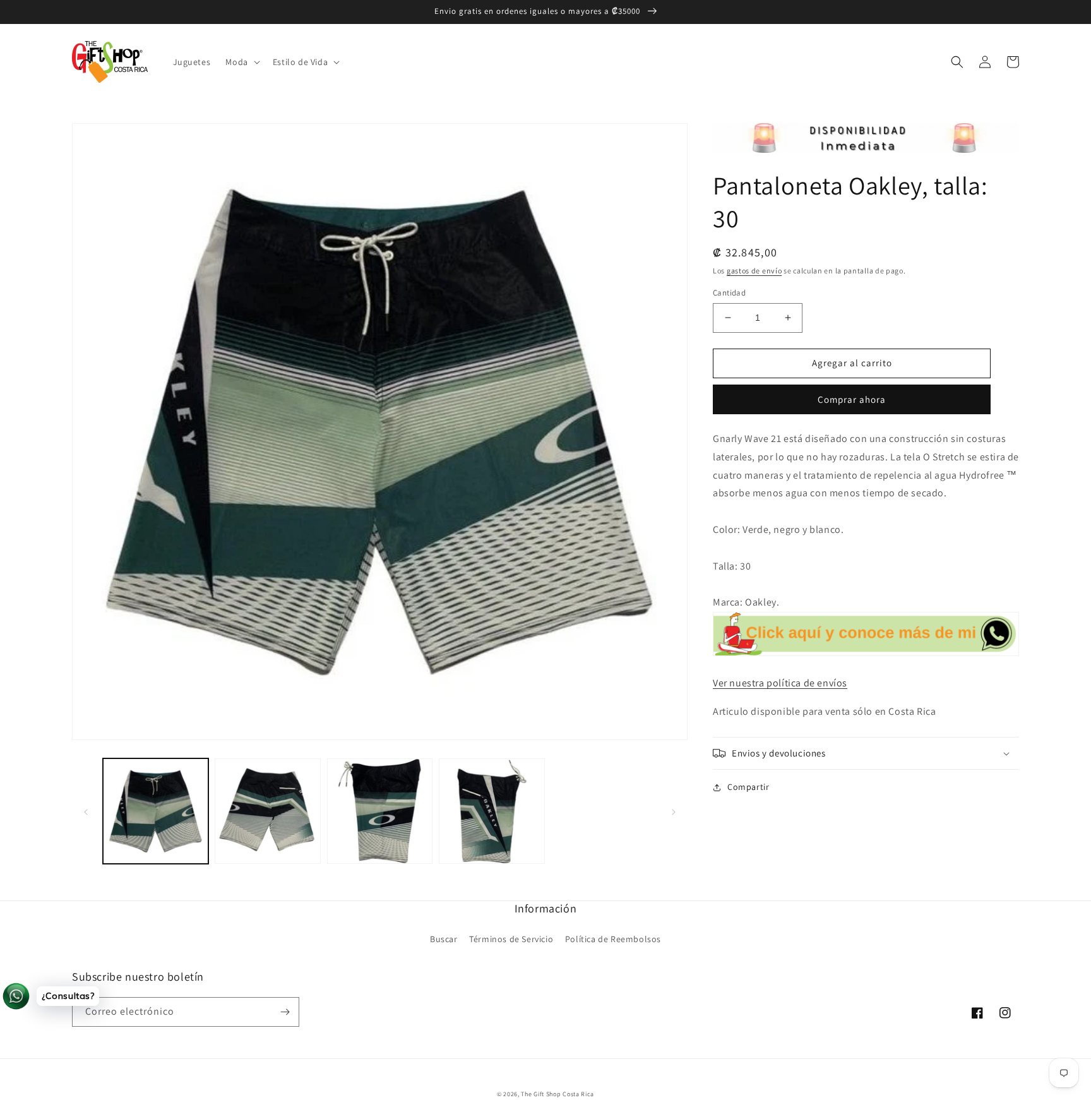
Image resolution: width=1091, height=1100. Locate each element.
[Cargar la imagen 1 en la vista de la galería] (155, 811)
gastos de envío (754, 270)
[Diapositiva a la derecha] (674, 811)
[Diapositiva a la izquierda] (86, 811)
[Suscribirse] (285, 1012)
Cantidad (729, 292)
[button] (241, 62)
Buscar (444, 939)
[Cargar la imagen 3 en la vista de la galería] (379, 811)
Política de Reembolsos (613, 939)
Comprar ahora (852, 399)
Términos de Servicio (511, 939)
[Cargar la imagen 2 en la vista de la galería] (267, 811)
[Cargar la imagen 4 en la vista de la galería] (491, 811)
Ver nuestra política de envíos (780, 683)
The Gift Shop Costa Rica (557, 1094)
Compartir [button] (748, 786)
